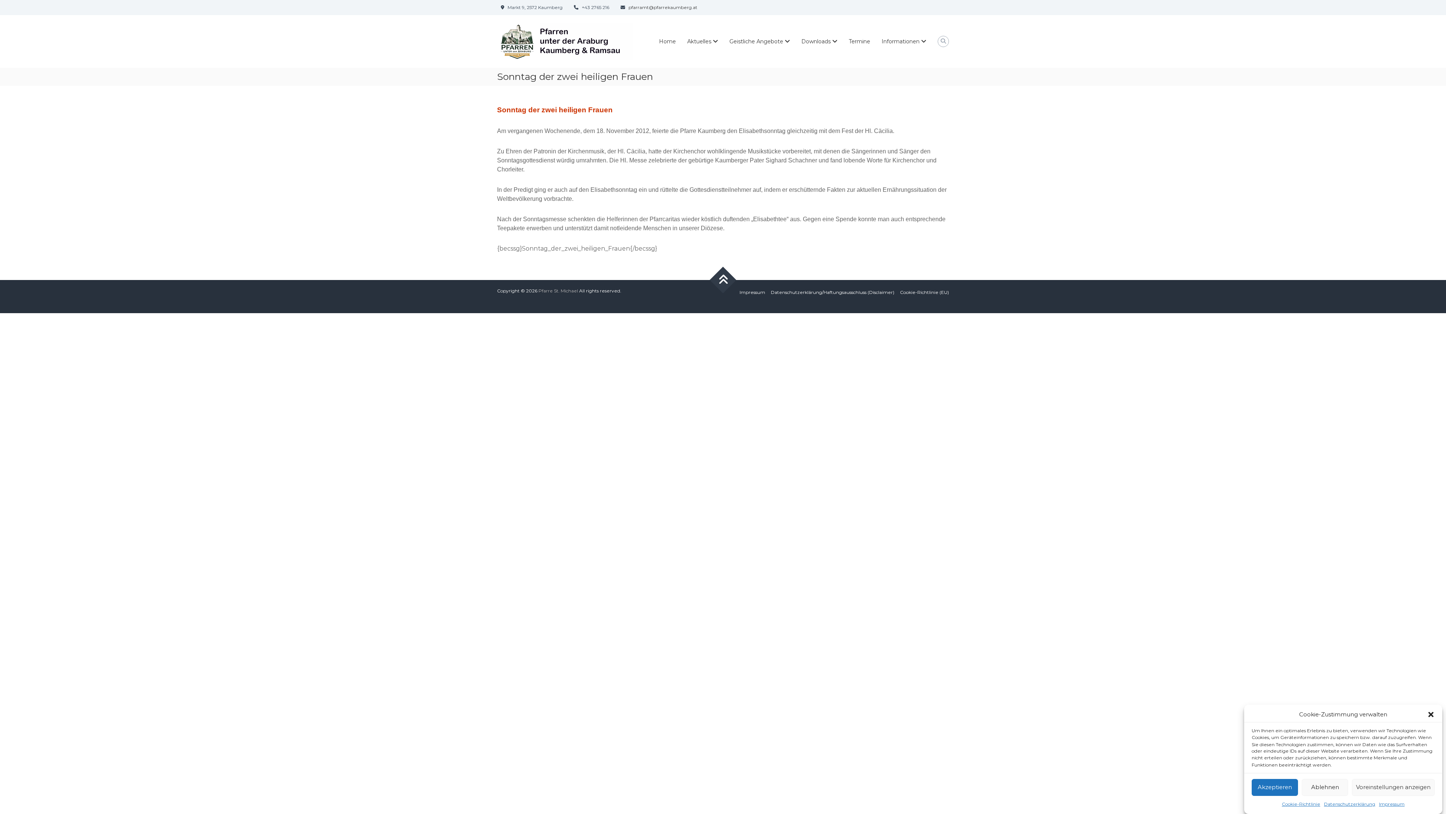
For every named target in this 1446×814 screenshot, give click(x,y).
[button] (1431, 714)
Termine (859, 41)
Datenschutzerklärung (1349, 804)
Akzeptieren (1275, 787)
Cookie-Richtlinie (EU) (924, 292)
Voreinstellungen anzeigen (1393, 787)
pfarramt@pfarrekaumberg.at (662, 7)
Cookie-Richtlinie (1301, 804)
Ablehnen (1325, 787)
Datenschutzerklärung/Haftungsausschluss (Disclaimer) (832, 292)
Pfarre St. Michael (558, 291)
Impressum (1392, 804)
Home (667, 41)
